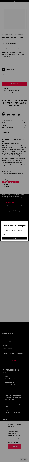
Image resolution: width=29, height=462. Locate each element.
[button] (14, 234)
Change (14, 238)
